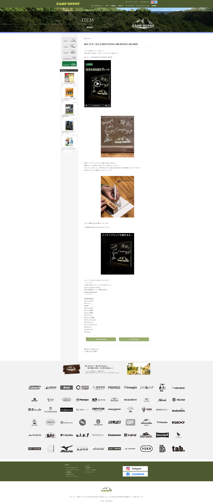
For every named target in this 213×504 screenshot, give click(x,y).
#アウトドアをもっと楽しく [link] (92, 287)
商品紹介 (113, 5)
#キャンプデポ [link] (88, 301)
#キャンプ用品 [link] (88, 310)
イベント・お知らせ (91, 469)
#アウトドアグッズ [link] (90, 319)
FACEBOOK (155, 2)
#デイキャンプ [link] (88, 322)
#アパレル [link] (87, 331)
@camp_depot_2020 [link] (90, 292)
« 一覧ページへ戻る (90, 351)
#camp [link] (86, 305)
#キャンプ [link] (87, 303)
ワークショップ (130, 5)
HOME (67, 464)
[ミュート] (106, 105)
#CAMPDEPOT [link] (89, 298)
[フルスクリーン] (109, 105)
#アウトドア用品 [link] (89, 317)
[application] (97, 83)
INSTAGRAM (152, 2)
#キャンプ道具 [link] (88, 312)
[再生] (86, 105)
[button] (97, 83)
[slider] (96, 105)
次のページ (95, 349)
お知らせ (120, 5)
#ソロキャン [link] (88, 327)
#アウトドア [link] (88, 315)
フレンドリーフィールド (142, 5)
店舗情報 (154, 5)
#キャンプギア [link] (88, 308)
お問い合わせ (146, 1)
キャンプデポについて (97, 5)
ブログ (107, 5)
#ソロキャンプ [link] (88, 329)
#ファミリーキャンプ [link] (90, 324)
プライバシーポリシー (133, 1)
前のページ (87, 349)
